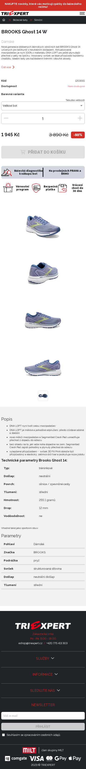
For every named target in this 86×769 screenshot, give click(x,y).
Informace (43, 674)
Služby (43, 658)
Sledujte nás (43, 691)
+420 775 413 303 (57, 643)
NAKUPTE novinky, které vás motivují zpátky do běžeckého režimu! (43, 5)
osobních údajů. (51, 734)
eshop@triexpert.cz (30, 643)
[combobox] (43, 107)
